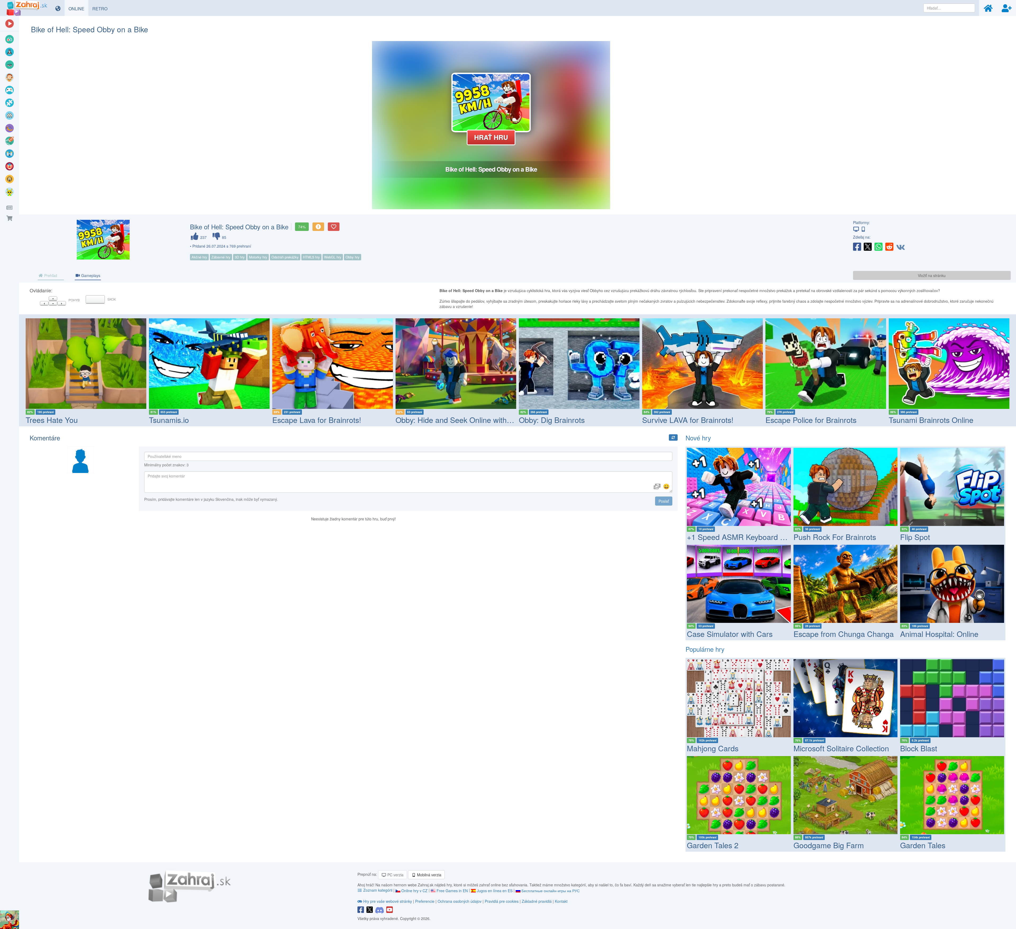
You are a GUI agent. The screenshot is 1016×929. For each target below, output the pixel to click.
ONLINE (78, 8)
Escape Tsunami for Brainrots (938, 419)
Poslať (664, 501)
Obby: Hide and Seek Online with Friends (341, 419)
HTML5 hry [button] (311, 257)
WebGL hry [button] (332, 257)
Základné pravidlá (537, 901)
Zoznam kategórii (377, 890)
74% (302, 226)
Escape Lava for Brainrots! (193, 419)
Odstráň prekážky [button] (285, 257)
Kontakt (561, 901)
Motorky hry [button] (258, 257)
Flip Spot (915, 536)
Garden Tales (922, 844)
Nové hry (698, 437)
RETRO (101, 8)
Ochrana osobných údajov (460, 901)
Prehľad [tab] (50, 275)
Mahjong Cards (712, 748)
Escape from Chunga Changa (843, 633)
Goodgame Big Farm (828, 844)
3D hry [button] (240, 257)
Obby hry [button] (353, 257)
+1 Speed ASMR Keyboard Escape (746, 536)
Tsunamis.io (46, 419)
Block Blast (918, 748)
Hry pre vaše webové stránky (387, 901)
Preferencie (425, 901)
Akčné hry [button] (199, 257)
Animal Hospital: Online (939, 633)
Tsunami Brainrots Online (807, 419)
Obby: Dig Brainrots (428, 419)
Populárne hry (705, 649)
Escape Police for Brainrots (687, 419)
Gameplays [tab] (90, 275)
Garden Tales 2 (712, 844)
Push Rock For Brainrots (834, 536)
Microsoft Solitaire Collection (841, 748)
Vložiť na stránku (932, 275)
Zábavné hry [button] (220, 257)
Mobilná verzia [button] (428, 874)
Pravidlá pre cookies (502, 901)
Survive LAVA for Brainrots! (564, 419)
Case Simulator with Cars (730, 633)
